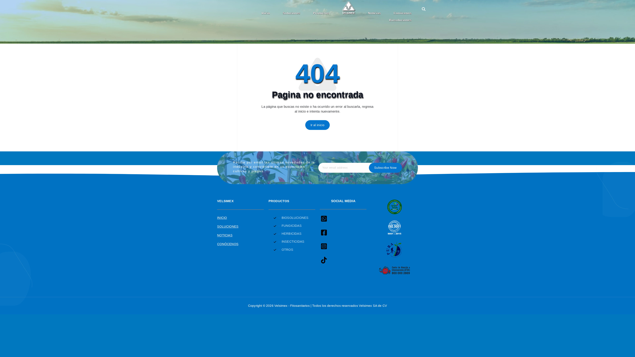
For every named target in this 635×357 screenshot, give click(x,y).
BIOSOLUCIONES (295, 217)
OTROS (287, 249)
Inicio (266, 13)
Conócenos (403, 13)
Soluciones (291, 13)
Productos (321, 13)
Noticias (374, 13)
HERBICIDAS (291, 233)
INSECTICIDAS (293, 241)
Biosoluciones (400, 20)
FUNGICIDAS (292, 225)
